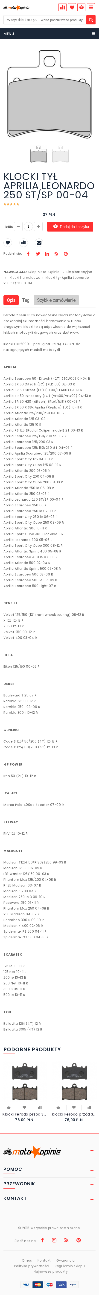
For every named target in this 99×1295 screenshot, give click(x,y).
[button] (91, 52)
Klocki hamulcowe (25, 277)
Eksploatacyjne (79, 272)
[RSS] (56, 254)
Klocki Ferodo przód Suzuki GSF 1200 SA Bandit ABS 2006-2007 (74, 1114)
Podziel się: (12, 253)
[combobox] (21, 19)
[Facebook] (28, 254)
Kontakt (44, 1260)
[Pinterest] (65, 254)
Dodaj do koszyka (74, 227)
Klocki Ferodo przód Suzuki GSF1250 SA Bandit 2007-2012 (24, 1114)
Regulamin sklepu (70, 1266)
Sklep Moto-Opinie (44, 272)
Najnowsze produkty (51, 1271)
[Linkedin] (47, 254)
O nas (27, 1260)
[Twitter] (38, 254)
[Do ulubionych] (24, 1107)
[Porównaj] (40, 1107)
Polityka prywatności (31, 1266)
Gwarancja (65, 1260)
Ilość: (8, 226)
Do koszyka (9, 1107)
